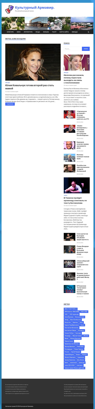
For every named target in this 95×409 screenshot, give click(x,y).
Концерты (81, 330)
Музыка (46, 32)
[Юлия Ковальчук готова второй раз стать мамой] (33, 63)
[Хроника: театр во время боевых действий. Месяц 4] (69, 280)
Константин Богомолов (71, 327)
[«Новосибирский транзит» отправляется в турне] (69, 267)
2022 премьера (74, 314)
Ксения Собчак (69, 333)
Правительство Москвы (72, 344)
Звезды (75, 32)
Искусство (68, 322)
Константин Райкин (70, 330)
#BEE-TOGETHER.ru (71, 309)
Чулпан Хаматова (70, 360)
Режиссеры (80, 346)
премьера (82, 362)
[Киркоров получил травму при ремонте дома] (69, 149)
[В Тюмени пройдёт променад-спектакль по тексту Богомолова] (77, 194)
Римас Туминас (78, 349)
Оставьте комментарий (11, 91)
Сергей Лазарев (75, 352)
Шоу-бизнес (80, 360)
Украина (84, 354)
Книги (82, 325)
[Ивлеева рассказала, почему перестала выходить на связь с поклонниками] (77, 71)
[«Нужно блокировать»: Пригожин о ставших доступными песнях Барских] (69, 132)
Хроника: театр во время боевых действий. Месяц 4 (83, 276)
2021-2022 (84, 311)
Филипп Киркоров (70, 357)
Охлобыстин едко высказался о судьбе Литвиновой (83, 168)
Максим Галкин (77, 335)
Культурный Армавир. (34, 7)
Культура (10, 32)
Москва (86, 335)
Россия (67, 352)
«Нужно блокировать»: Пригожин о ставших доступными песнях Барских (82, 130)
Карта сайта (64, 32)
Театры (78, 354)
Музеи (66, 338)
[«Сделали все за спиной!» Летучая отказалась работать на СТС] (69, 118)
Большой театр (79, 317)
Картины (75, 322)
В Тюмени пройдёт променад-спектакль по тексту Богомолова (75, 200)
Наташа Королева (75, 338)
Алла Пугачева (69, 317)
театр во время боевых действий (74, 368)
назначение (73, 362)
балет (66, 362)
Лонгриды (68, 335)
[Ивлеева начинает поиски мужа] (69, 161)
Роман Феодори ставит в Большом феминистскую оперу (83, 250)
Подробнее (10, 104)
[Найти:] (77, 49)
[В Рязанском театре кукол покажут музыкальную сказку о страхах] (69, 292)
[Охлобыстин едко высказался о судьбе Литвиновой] (69, 172)
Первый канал (69, 341)
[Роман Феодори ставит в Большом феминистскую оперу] (69, 253)
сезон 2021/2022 (70, 365)
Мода (38, 32)
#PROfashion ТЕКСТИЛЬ (72, 311)
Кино (19, 32)
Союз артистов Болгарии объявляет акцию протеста (83, 236)
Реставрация (68, 349)
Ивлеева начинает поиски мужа (83, 156)
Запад (66, 319)
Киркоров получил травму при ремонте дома (83, 145)
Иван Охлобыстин (75, 319)
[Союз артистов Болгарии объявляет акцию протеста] (69, 240)
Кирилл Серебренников (72, 325)
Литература (28, 32)
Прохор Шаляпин (70, 346)
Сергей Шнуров (69, 354)
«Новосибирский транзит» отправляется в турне (83, 263)
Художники (80, 357)
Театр (54, 32)
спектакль (80, 365)
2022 (66, 314)
